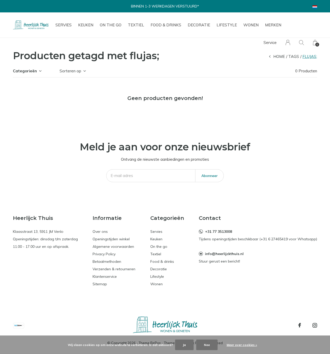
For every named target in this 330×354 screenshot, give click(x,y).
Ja (184, 345)
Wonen (251, 24)
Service (270, 42)
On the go (110, 24)
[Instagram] (314, 325)
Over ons (100, 231)
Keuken (85, 24)
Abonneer (209, 175)
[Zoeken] (301, 43)
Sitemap (100, 284)
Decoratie (199, 24)
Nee (207, 345)
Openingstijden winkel (111, 239)
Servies (63, 24)
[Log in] (288, 43)
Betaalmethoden (107, 261)
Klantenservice (105, 276)
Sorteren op (70, 70)
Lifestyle (227, 24)
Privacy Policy (104, 254)
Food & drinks (166, 24)
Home (279, 56)
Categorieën (25, 70)
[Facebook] (299, 325)
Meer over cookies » (242, 345)
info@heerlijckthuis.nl (224, 253)
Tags (293, 56)
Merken (273, 24)
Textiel (136, 24)
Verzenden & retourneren (114, 269)
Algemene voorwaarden (113, 246)
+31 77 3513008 (218, 231)
